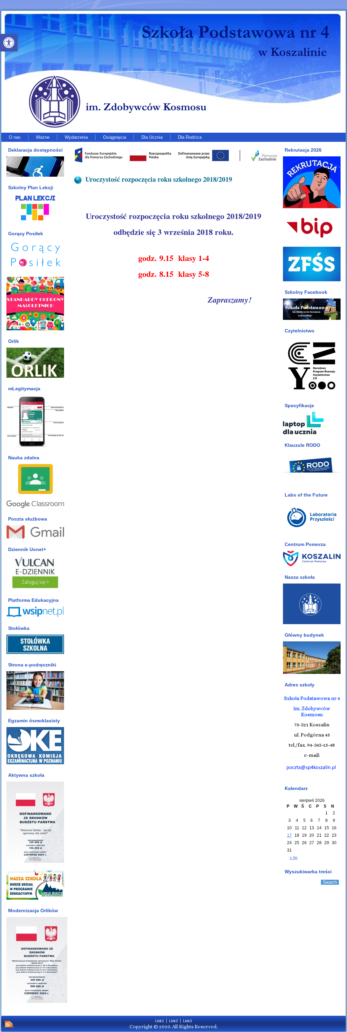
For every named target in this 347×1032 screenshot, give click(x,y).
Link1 (159, 1021)
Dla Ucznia (152, 137)
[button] (9, 42)
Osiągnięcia (114, 137)
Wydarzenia (76, 137)
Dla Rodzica (190, 137)
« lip (294, 857)
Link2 (173, 1021)
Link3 (187, 1021)
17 (289, 835)
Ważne (42, 137)
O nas (15, 137)
